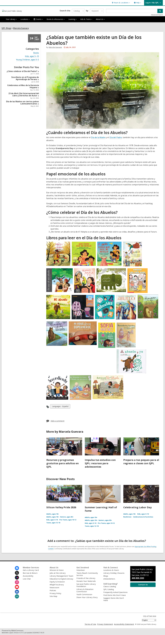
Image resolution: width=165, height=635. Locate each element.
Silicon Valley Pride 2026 (61, 507)
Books (36, 53)
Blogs (105, 576)
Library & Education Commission (84, 590)
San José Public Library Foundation (86, 585)
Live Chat (27, 579)
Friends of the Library (85, 578)
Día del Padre (116, 137)
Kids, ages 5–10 (32, 56)
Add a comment (57, 421)
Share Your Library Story (87, 597)
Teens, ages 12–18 (53, 523)
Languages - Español (60, 407)
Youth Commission (84, 594)
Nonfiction (127, 517)
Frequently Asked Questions (115, 592)
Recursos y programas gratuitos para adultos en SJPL (62, 463)
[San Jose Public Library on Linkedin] (17, 592)
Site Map (53, 596)
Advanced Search (157, 15)
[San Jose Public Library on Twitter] (17, 573)
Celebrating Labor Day (137, 507)
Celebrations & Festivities (143, 517)
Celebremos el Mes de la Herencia (23, 86)
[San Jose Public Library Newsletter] (17, 596)
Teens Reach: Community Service (87, 574)
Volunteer (80, 570)
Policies (53, 590)
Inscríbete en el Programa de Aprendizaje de (25, 78)
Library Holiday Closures (113, 573)
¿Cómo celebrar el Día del (22, 71)
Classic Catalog (109, 586)
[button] (121, 2)
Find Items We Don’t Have (114, 595)
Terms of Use (90, 624)
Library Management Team (61, 576)
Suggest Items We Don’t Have (113, 599)
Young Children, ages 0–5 (27, 59)
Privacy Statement (105, 624)
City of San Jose (149, 616)
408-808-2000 (138, 578)
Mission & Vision (57, 570)
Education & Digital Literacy (61, 579)
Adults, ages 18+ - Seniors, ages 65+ (59, 517)
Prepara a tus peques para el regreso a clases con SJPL (141, 461)
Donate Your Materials (86, 581)
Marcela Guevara (21, 28)
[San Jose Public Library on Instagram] (17, 582)
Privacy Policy (55, 593)
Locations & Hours (111, 570)
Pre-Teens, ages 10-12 (67, 520)
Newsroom (54, 587)
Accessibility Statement (124, 624)
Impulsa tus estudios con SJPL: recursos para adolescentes (100, 463)
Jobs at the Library (58, 573)
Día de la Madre (98, 137)
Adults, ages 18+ (52, 514)
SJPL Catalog (108, 589)
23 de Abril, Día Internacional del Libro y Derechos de (23, 94)
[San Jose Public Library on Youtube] (17, 587)
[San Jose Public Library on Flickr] (17, 577)
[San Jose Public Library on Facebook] (17, 568)
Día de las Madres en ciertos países (22, 102)
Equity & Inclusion (57, 581)
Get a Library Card (31, 570)
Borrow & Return (30, 573)
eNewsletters (109, 579)
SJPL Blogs (6, 28)
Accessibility (28, 576)
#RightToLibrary (57, 584)
